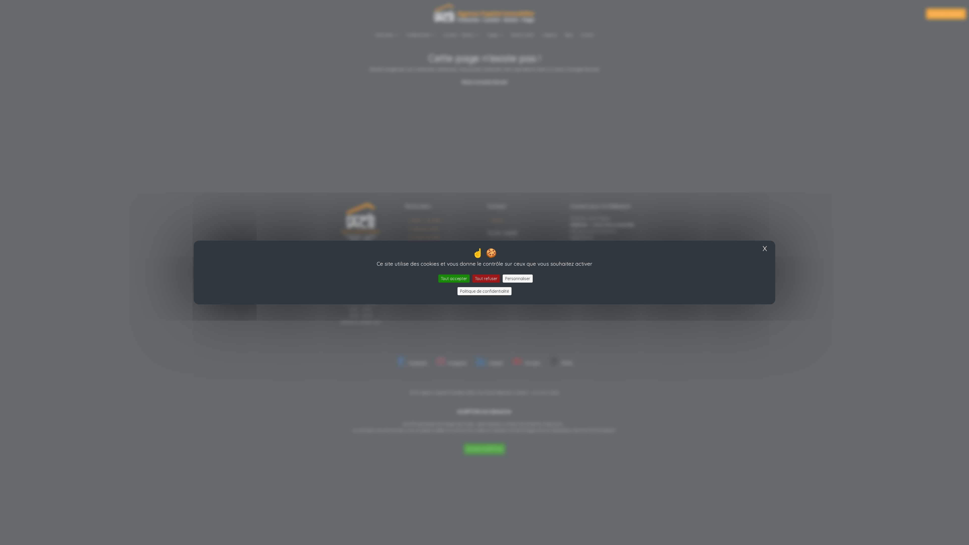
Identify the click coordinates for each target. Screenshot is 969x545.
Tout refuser (486, 278)
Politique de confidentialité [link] (484, 291)
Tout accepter (454, 278)
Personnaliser (517, 278)
